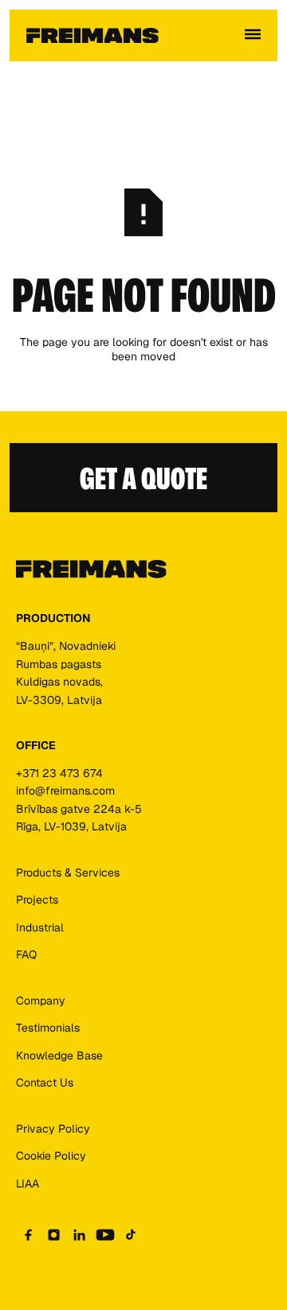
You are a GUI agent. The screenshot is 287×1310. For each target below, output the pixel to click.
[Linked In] (79, 1234)
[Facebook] (28, 1234)
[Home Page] (92, 36)
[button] (253, 36)
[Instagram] (54, 1234)
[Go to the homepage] (91, 570)
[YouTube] (105, 1234)
